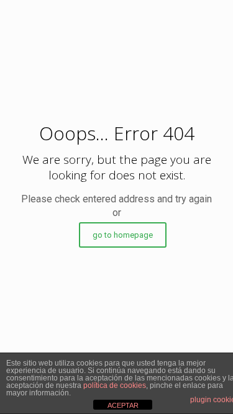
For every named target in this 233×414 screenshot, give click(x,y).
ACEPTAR (123, 405)
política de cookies (114, 385)
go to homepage (123, 235)
